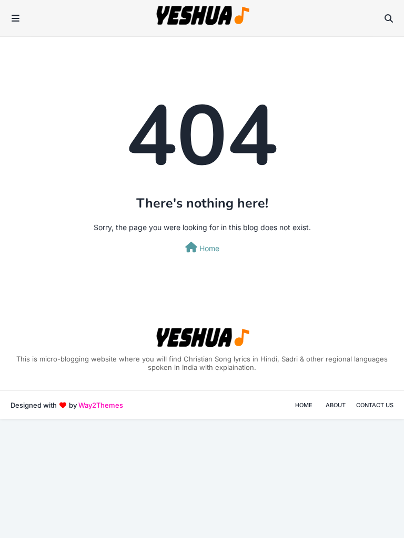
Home (208, 248)
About (336, 405)
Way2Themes (100, 405)
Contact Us (374, 405)
